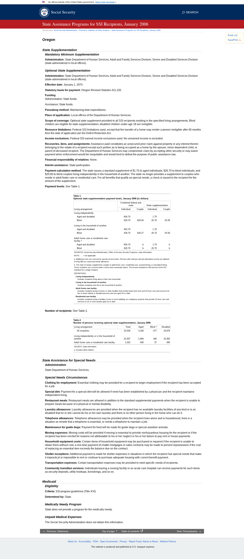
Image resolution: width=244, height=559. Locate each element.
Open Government (109, 541)
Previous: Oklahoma (57, 531)
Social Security (63, 12)
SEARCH (192, 12)
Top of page (108, 531)
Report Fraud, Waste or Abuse (143, 541)
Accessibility (85, 541)
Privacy (123, 541)
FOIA (95, 541)
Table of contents (130, 531)
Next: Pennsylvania (187, 531)
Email (230, 35)
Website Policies (168, 541)
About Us (72, 541)
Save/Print (233, 40)
